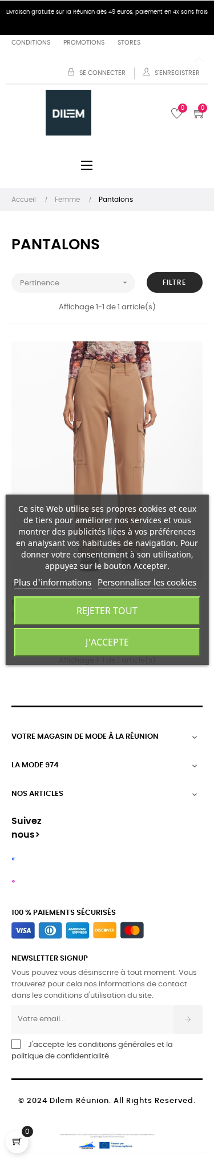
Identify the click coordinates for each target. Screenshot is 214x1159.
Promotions (83, 42)
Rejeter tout (107, 610)
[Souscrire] (188, 1019)
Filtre (174, 282)
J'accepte (107, 642)
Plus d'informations (52, 582)
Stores (129, 42)
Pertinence (75, 282)
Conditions (30, 42)
